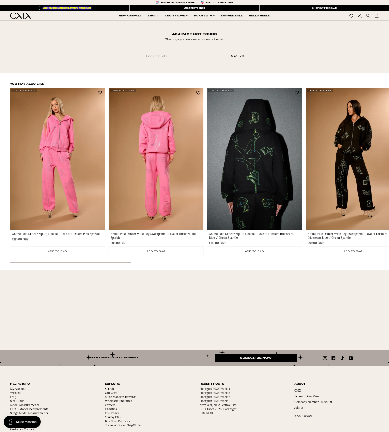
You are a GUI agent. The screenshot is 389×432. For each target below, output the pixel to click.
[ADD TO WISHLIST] (100, 92)
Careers (110, 405)
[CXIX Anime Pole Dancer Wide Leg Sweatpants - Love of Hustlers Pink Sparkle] (156, 159)
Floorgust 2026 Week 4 (215, 389)
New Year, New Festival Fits (218, 405)
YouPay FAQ (113, 417)
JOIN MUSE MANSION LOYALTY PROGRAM (67, 8)
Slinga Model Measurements (29, 413)
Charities (111, 409)
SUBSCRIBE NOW (256, 358)
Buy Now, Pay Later (117, 421)
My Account (18, 389)
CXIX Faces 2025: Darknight (218, 409)
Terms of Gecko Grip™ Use (123, 425)
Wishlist (15, 393)
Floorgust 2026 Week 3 (215, 393)
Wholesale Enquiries (118, 401)
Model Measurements (24, 405)
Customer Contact (22, 429)
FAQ (13, 397)
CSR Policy (112, 413)
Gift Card (111, 393)
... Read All (206, 413)
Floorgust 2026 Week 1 (215, 401)
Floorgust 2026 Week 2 (215, 397)
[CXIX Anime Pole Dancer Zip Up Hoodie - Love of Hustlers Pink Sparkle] (57, 159)
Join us (298, 407)
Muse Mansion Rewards (120, 397)
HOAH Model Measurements (29, 409)
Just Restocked (194, 8)
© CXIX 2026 (303, 416)
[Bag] (376, 15)
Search (237, 55)
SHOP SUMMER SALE (324, 8)
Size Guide (17, 401)
